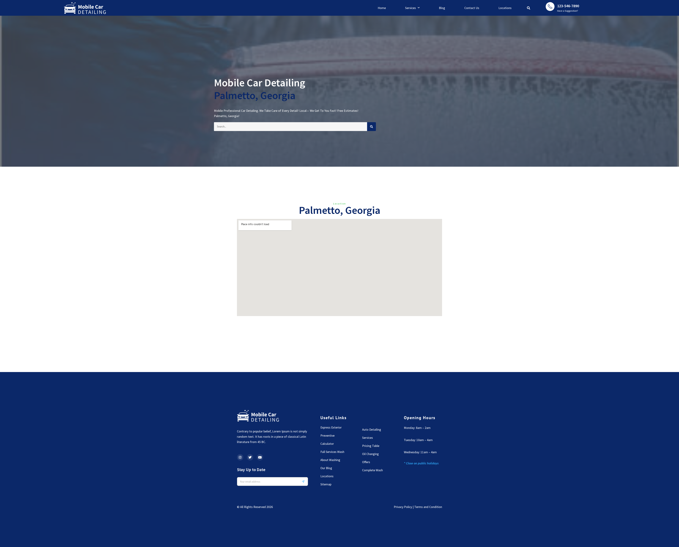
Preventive (327, 435)
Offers (366, 462)
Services (410, 8)
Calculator (327, 444)
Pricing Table (370, 446)
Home (382, 8)
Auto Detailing (371, 429)
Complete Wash (372, 470)
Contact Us (471, 8)
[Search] (371, 126)
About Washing (330, 460)
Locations (505, 8)
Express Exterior (331, 427)
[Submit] (304, 481)
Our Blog (326, 468)
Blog (442, 8)
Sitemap (325, 484)
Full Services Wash (332, 452)
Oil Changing (370, 454)
